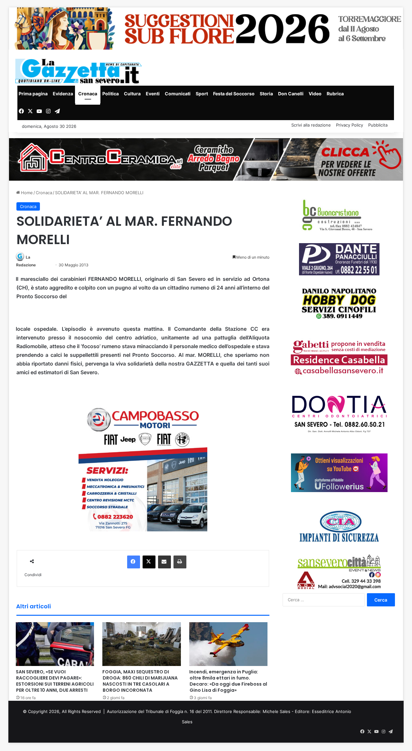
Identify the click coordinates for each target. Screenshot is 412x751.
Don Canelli (291, 93)
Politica (110, 93)
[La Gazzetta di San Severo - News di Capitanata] (79, 71)
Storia (266, 93)
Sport (202, 93)
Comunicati (178, 93)
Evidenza (63, 93)
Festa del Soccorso (234, 93)
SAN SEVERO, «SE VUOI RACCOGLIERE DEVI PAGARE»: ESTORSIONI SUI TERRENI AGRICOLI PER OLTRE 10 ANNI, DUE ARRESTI (55, 681)
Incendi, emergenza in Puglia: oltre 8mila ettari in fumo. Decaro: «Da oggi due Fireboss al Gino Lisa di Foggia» (228, 681)
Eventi (153, 93)
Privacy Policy (349, 125)
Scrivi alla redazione (311, 125)
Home (26, 192)
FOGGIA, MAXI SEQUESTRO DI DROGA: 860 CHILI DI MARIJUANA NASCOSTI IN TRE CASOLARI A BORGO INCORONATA (140, 681)
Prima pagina (33, 93)
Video (315, 93)
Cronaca (87, 93)
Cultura (132, 93)
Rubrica (335, 93)
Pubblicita (378, 125)
